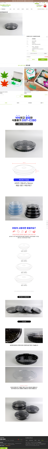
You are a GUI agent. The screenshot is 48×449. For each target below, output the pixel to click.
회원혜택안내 (4, 2)
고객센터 (47, 2)
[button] (35, 5)
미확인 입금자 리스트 (8, 445)
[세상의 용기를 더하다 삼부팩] (5, 6)
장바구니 (43, 2)
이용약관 (35, 440)
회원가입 (37, 2)
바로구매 (42, 59)
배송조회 (40, 2)
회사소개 (42, 440)
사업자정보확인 (39, 442)
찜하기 (28, 60)
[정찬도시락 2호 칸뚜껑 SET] (42, 7)
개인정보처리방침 (31, 440)
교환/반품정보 (30, 102)
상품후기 (42, 102)
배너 (24, 1)
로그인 (33, 2)
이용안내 (39, 440)
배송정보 (18, 102)
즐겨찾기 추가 (1, 2)
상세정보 (6, 102)
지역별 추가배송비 (36, 46)
